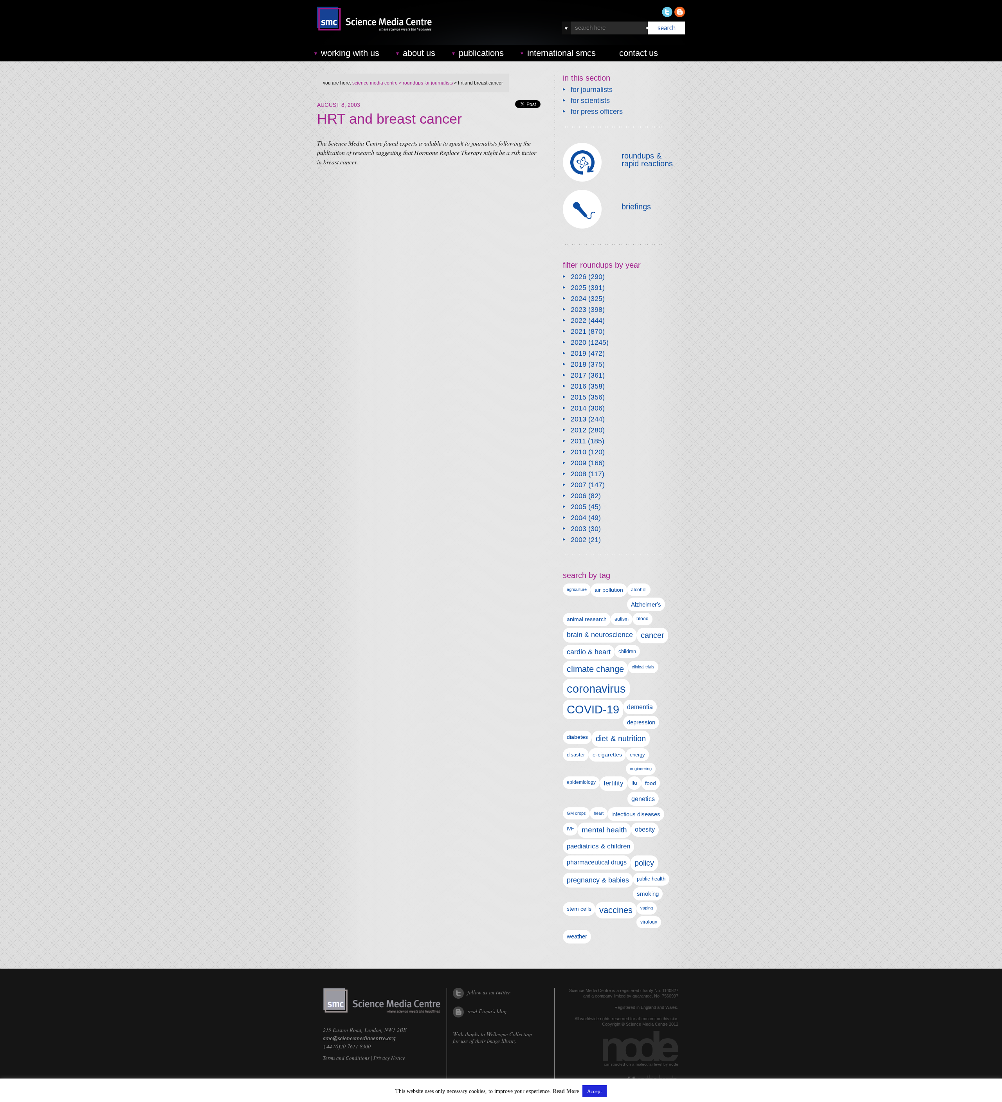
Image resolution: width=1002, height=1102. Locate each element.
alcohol (639, 589)
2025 (578, 288)
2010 (578, 452)
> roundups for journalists (425, 83)
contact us (638, 53)
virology (648, 922)
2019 (578, 353)
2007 (578, 485)
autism (622, 619)
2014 (578, 408)
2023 (578, 309)
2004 (578, 518)
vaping (646, 908)
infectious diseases (635, 814)
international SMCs (561, 53)
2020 (578, 342)
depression (641, 722)
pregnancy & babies (598, 880)
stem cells (579, 909)
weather (577, 936)
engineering (641, 768)
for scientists (590, 100)
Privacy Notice (389, 1057)
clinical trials (643, 666)
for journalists (592, 90)
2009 (578, 463)
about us (419, 53)
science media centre (375, 83)
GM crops (576, 813)
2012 (578, 430)
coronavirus (596, 688)
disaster (576, 755)
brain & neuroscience (600, 635)
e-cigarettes (607, 754)
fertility (614, 783)
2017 (578, 375)
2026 (578, 277)
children (627, 651)
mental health (604, 830)
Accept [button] (594, 1091)
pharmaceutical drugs (597, 862)
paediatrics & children (598, 846)
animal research (587, 619)
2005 (578, 507)
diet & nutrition (621, 738)
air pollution (609, 590)
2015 (578, 397)
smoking (648, 894)
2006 (578, 496)
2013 (578, 419)
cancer (652, 635)
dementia (640, 706)
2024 (578, 299)
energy (637, 755)
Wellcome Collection (509, 1034)
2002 (578, 540)
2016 (578, 386)
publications (481, 53)
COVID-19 (593, 709)
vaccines (616, 910)
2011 (578, 441)
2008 (578, 474)
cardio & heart (589, 652)
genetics (643, 798)
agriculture (577, 589)
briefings (636, 206)
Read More (566, 1091)
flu (634, 783)
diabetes (577, 737)
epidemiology (581, 782)
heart (599, 813)
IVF (570, 829)
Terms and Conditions (346, 1057)
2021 (578, 331)
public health (651, 879)
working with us (350, 53)
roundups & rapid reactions (647, 159)
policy (644, 863)
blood (642, 618)
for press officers (597, 111)
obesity (645, 829)
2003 (578, 529)
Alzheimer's (646, 604)
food (650, 783)
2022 (578, 320)
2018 (578, 364)
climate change (595, 669)
